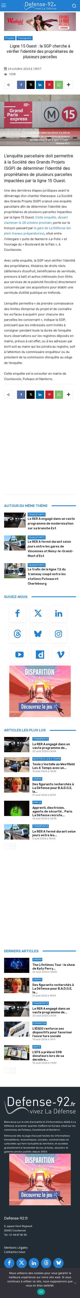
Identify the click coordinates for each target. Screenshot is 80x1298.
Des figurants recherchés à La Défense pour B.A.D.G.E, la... (53, 787)
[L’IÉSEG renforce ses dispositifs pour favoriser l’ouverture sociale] (16, 1029)
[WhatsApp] (59, 85)
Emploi (37, 802)
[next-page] (13, 846)
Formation (39, 1023)
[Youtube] (19, 655)
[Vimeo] (60, 655)
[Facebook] (21, 85)
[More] (68, 85)
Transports (24, 38)
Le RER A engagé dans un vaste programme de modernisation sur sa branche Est (51, 523)
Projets (9, 38)
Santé (36, 1047)
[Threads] (17, 634)
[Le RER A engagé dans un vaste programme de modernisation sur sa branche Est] (15, 520)
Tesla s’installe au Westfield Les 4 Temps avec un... (53, 766)
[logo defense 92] (40, 5)
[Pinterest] (49, 85)
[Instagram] (58, 634)
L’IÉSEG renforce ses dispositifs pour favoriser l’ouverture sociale (52, 1032)
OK (41, 1291)
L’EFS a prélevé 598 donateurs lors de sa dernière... (48, 1055)
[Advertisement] (40, 445)
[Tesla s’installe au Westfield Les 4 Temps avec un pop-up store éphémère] (16, 764)
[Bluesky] (38, 634)
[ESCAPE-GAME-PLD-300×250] (40, 691)
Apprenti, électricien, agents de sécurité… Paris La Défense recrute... (52, 811)
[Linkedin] (40, 85)
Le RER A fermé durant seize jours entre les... (54, 833)
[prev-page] (6, 846)
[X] (30, 85)
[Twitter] (38, 614)
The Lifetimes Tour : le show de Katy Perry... (53, 966)
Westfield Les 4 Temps (46, 759)
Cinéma (37, 779)
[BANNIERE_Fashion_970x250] (40, 21)
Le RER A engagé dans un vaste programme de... (51, 746)
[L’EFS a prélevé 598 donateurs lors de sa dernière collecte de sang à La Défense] (16, 1052)
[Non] (75, 1283)
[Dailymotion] (40, 655)
